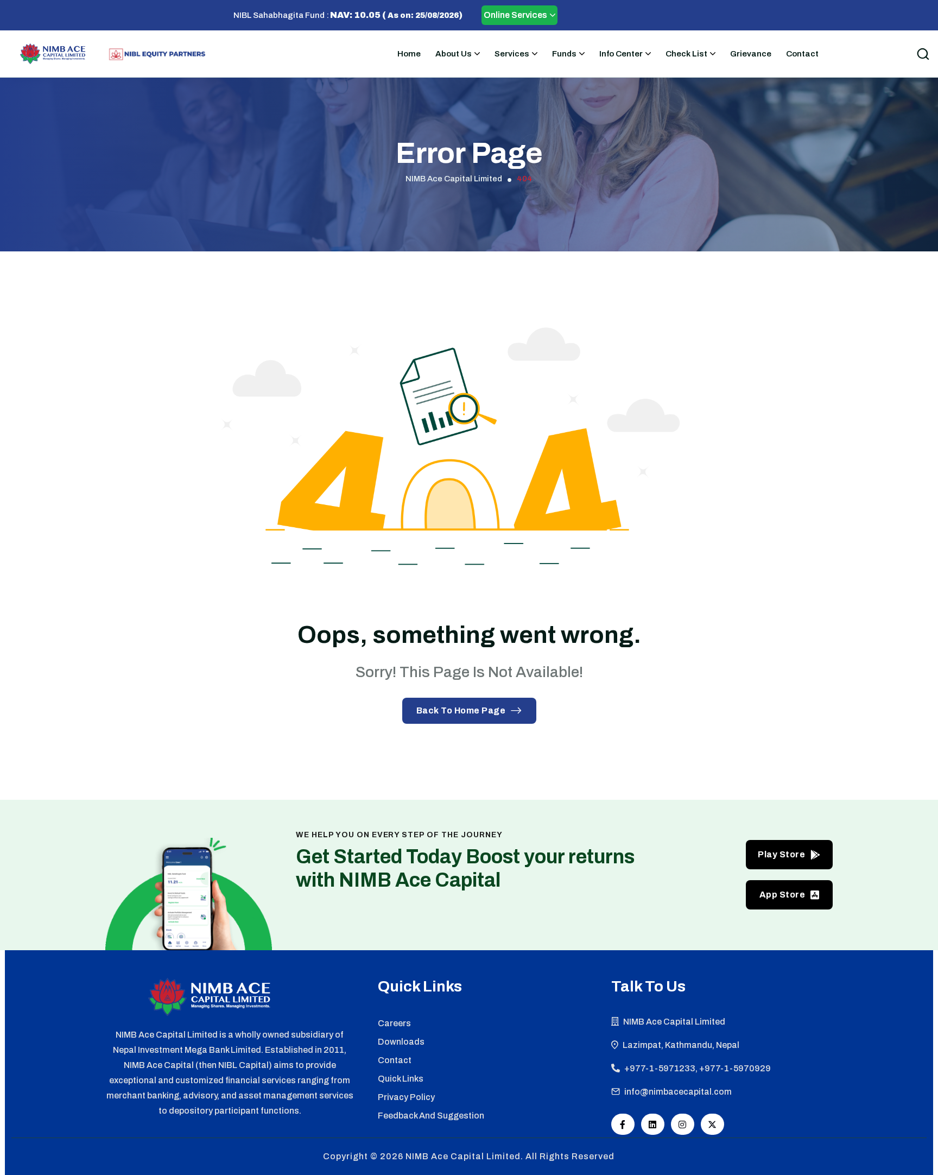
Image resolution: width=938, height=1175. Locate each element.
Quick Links (400, 1078)
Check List (686, 53)
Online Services (515, 15)
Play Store (781, 854)
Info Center (621, 53)
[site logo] (52, 53)
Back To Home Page (461, 710)
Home (409, 53)
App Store (782, 894)
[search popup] (923, 54)
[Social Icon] (623, 1124)
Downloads (401, 1041)
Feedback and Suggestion (431, 1115)
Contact (802, 53)
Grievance (750, 53)
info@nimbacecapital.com (678, 1091)
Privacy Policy (406, 1097)
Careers (394, 1023)
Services (512, 53)
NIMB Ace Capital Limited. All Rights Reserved (509, 1156)
